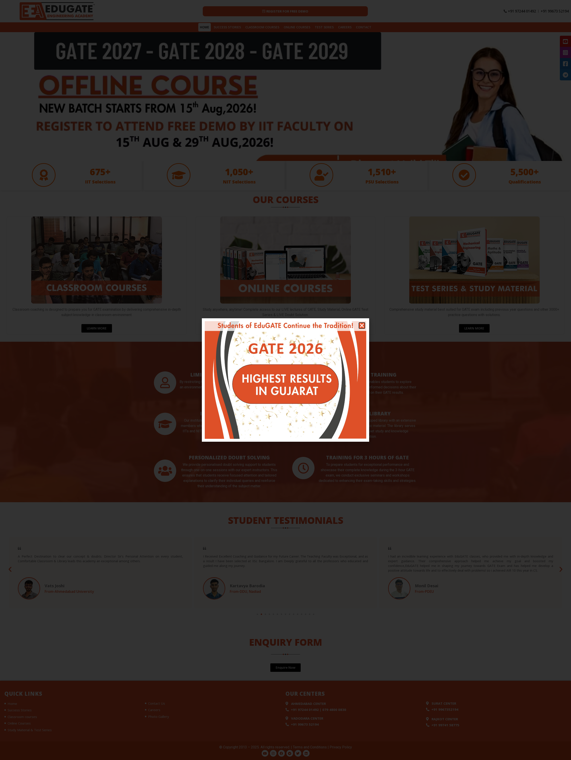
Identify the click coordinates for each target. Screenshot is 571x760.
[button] (362, 325)
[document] (285, 380)
